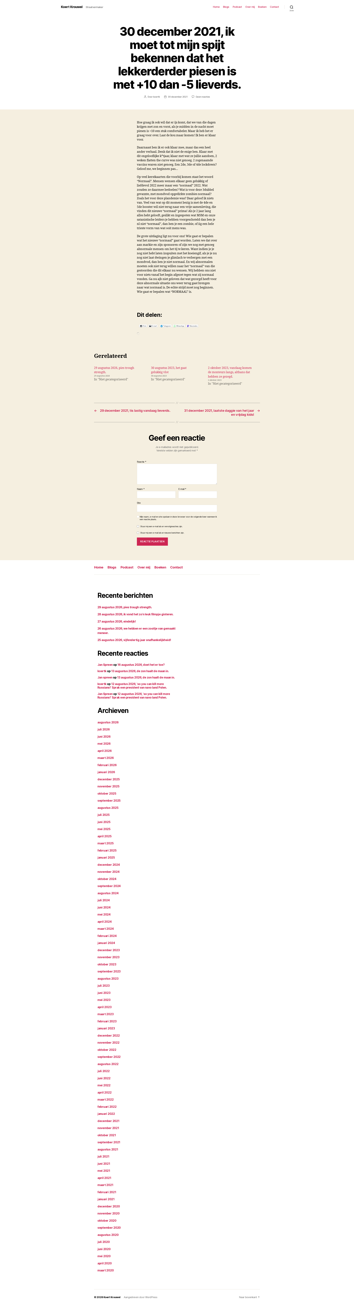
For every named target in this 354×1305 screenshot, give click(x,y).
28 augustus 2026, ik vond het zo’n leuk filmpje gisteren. (135, 614)
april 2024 (104, 921)
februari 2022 (107, 1106)
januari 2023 (106, 1028)
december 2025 (108, 779)
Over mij (250, 6)
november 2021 (108, 1128)
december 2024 (108, 864)
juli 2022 (103, 1071)
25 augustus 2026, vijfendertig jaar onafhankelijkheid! (134, 640)
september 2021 (108, 1142)
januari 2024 (106, 943)
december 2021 (108, 1121)
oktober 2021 (106, 1135)
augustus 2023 (108, 978)
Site (139, 502)
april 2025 (104, 836)
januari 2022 (106, 1114)
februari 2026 (107, 765)
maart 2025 (105, 843)
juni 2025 (103, 822)
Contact (274, 6)
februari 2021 (106, 1192)
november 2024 (108, 872)
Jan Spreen (105, 664)
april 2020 (104, 1263)
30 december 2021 (178, 96)
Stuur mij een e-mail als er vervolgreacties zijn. (161, 526)
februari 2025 (107, 850)
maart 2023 (105, 1014)
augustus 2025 (108, 808)
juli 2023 (103, 985)
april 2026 (104, 751)
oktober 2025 (106, 793)
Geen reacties (203, 96)
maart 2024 (105, 928)
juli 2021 (103, 1156)
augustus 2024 (108, 893)
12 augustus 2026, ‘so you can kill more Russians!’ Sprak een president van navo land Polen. (132, 685)
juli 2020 (103, 1242)
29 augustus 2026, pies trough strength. (124, 607)
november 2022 (108, 1042)
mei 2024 (104, 914)
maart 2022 (105, 1099)
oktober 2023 (106, 964)
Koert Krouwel (71, 7)
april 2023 (104, 1007)
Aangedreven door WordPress (140, 1297)
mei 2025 (103, 829)
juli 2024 (103, 900)
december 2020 (108, 1206)
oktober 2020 (106, 1220)
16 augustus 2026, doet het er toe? (141, 664)
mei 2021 (103, 1170)
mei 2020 (104, 1256)
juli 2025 (103, 815)
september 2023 (109, 971)
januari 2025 (106, 857)
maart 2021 (105, 1185)
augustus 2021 (107, 1149)
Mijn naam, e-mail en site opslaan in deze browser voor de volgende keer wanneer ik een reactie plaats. (178, 518)
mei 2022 (103, 1085)
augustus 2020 (108, 1235)
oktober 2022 (106, 1050)
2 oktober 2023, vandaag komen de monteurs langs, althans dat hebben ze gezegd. (230, 372)
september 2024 (109, 886)
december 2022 (108, 1035)
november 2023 (108, 957)
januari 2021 (106, 1199)
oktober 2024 (106, 879)
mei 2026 (104, 743)
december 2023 (108, 950)
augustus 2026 (108, 722)
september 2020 (109, 1227)
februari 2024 (107, 936)
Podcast (237, 6)
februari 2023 (107, 1021)
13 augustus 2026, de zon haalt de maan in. (140, 671)
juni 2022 (103, 1078)
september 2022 (109, 1057)
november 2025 (108, 786)
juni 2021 (103, 1163)
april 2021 (104, 1178)
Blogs (226, 6)
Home (216, 6)
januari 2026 (106, 772)
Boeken (262, 6)
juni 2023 (103, 993)
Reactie (141, 462)
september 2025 (109, 800)
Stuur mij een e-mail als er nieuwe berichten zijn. (162, 532)
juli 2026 (103, 729)
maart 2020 (105, 1270)
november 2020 (108, 1213)
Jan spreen (104, 677)
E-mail (182, 489)
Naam (141, 489)
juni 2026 (104, 736)
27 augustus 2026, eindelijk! (116, 621)
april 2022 (104, 1092)
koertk (156, 96)
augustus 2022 (108, 1064)
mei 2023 (103, 1000)
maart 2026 (105, 758)
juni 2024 (104, 907)
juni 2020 (104, 1249)
